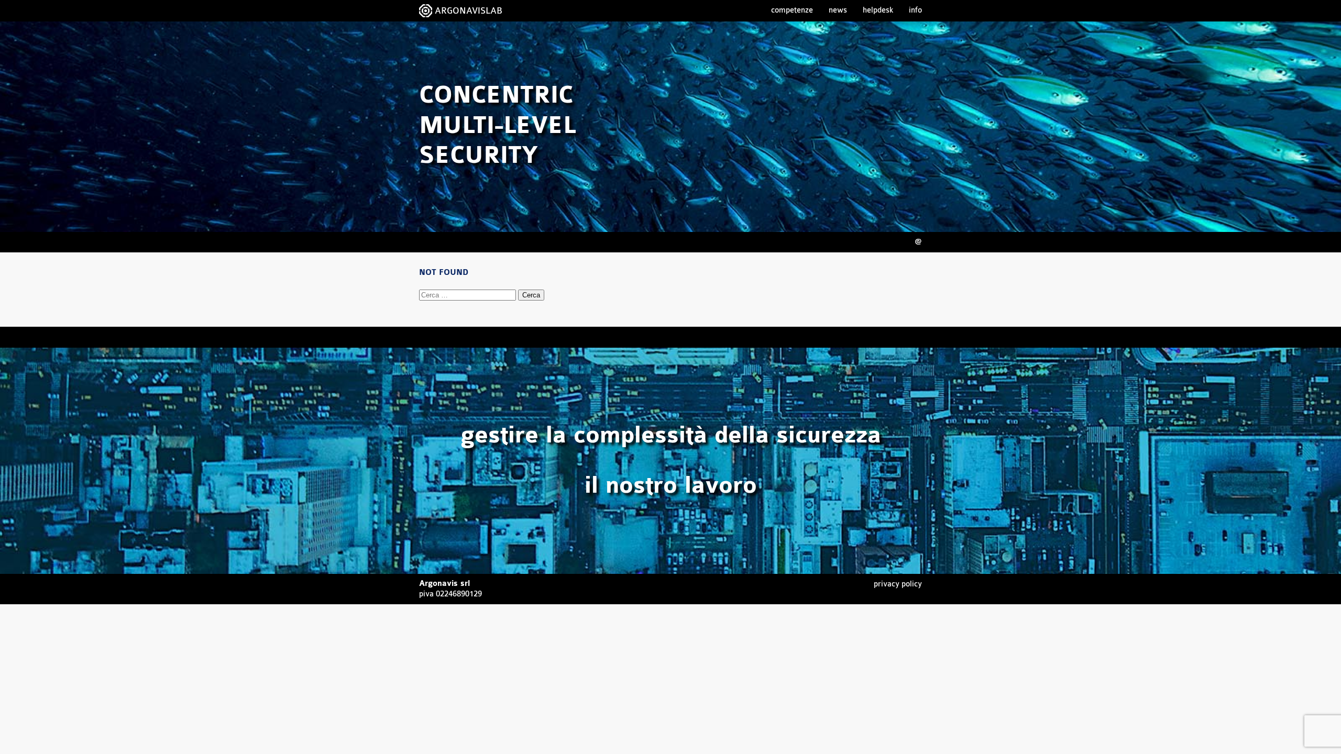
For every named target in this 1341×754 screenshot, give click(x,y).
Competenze (792, 10)
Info (915, 10)
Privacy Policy (898, 584)
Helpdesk (878, 10)
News (838, 10)
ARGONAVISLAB (468, 11)
